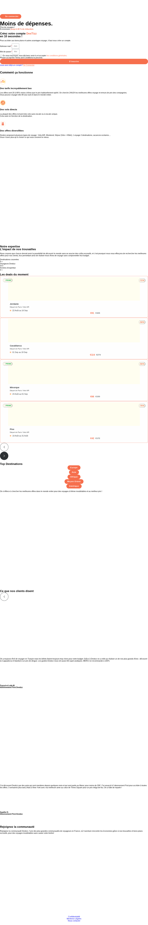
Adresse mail (5, 46)
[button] (74, 447)
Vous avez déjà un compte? (17, 65)
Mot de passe (5, 52)
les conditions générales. (57, 56)
